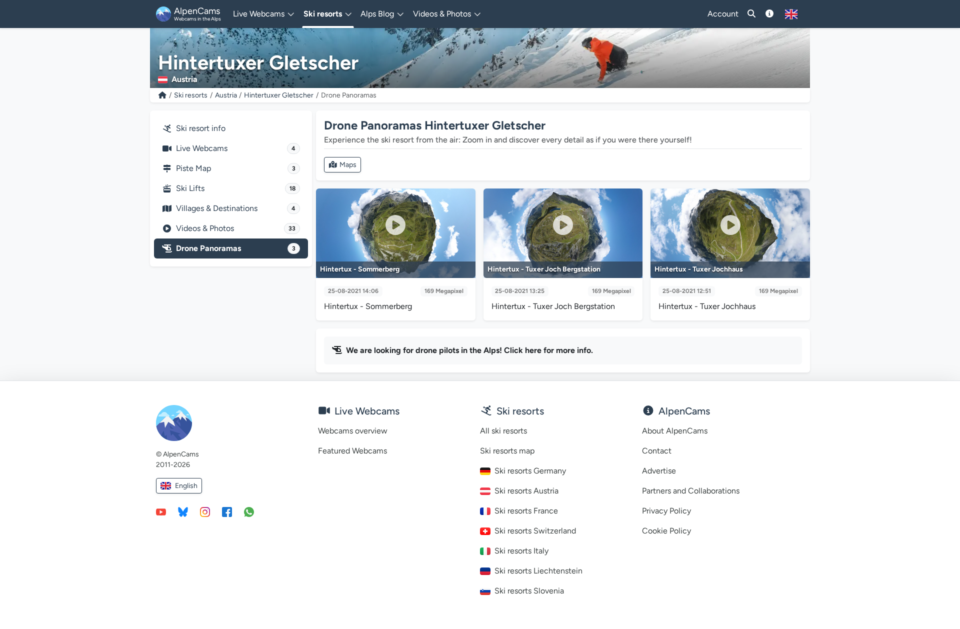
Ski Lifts (236, 188)
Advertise (659, 471)
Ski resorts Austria (526, 491)
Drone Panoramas (236, 248)
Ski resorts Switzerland (535, 531)
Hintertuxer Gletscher (279, 95)
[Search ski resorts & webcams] (751, 14)
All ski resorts (503, 431)
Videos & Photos (236, 228)
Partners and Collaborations (691, 491)
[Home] (162, 95)
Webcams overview (353, 431)
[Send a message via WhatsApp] (249, 512)
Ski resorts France (526, 511)
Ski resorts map (507, 451)
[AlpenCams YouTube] (161, 512)
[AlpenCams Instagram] (205, 512)
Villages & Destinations (236, 208)
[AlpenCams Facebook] (227, 512)
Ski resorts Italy (521, 551)
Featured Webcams (352, 451)
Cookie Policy (666, 531)
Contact (657, 451)
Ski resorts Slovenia (529, 591)
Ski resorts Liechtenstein (538, 571)
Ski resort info (201, 128)
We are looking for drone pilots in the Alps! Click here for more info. (469, 350)
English (186, 486)
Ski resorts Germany (530, 471)
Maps (348, 164)
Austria (226, 95)
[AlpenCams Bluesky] (183, 512)
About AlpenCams (675, 431)
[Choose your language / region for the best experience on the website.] (791, 14)
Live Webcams (236, 148)
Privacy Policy (666, 511)
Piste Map (236, 168)
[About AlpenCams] (769, 14)
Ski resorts (191, 95)
